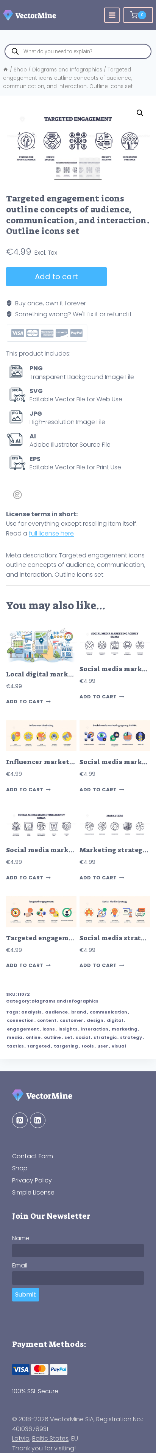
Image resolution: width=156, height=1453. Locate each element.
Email (19, 1265)
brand (78, 1012)
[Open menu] (112, 15)
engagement (23, 1029)
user (102, 1046)
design (95, 1020)
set (68, 1037)
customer (71, 1020)
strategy (131, 1037)
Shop (20, 1168)
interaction (94, 1029)
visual (119, 1046)
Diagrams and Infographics (64, 1001)
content (46, 1020)
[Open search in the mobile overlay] (78, 51)
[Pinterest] (20, 1120)
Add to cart (56, 276)
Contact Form (32, 1156)
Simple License (33, 1192)
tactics (15, 1046)
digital (115, 1020)
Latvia (21, 1438)
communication (108, 1012)
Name (21, 1238)
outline (52, 1037)
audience (56, 1012)
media (14, 1037)
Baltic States (50, 1438)
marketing (124, 1029)
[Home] (5, 69)
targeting (66, 1046)
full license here (51, 533)
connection (20, 1020)
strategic (105, 1037)
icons (48, 1029)
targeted (38, 1046)
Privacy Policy (32, 1180)
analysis (31, 1012)
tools (87, 1046)
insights (68, 1029)
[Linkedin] (37, 1120)
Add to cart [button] (25, 702)
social (83, 1037)
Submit (25, 1294)
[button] (140, 113)
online (33, 1037)
